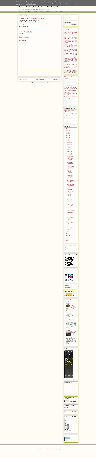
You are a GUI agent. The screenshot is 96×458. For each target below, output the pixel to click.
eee (72, 37)
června (68, 153)
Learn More (73, 3)
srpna (68, 149)
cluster (74, 34)
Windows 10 (74, 64)
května (68, 154)
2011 (67, 237)
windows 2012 (68, 67)
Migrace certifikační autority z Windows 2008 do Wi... (70, 190)
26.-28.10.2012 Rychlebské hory (73, 332)
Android (71, 31)
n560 (74, 46)
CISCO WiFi (67, 34)
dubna (68, 226)
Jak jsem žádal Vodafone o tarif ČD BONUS (70, 101)
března (68, 227)
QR (73, 53)
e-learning (69, 37)
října (68, 145)
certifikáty (74, 32)
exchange (67, 40)
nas (76, 46)
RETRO (76, 53)
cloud (71, 34)
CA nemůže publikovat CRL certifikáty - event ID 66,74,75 (70, 88)
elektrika (66, 38)
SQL (65, 58)
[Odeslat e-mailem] (26, 31)
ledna (68, 231)
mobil (68, 46)
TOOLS (41, 11)
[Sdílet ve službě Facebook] (30, 31)
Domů (20, 11)
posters (75, 51)
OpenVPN (66, 50)
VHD (72, 60)
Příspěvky (68, 247)
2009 (67, 240)
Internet (74, 42)
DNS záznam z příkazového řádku (70, 163)
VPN (74, 63)
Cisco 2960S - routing (68, 98)
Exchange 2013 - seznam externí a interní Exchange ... (70, 214)
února (68, 229)
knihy (71, 44)
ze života (74, 72)
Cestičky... (68, 330)
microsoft (71, 45)
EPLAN (76, 38)
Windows (67, 64)
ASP (76, 31)
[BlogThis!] (28, 31)
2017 (67, 135)
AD (68, 31)
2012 (67, 235)
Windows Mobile (68, 71)
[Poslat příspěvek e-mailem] (24, 31)
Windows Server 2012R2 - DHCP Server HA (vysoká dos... (70, 158)
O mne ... (62, 11)
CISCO (66, 33)
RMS (65, 54)
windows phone (74, 71)
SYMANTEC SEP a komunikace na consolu (70, 167)
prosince (69, 142)
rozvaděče (70, 54)
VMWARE (66, 63)
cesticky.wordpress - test (69, 119)
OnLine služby (73, 49)
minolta (65, 46)
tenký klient (74, 59)
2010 (67, 238)
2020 (67, 130)
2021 (67, 128)
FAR (72, 40)
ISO (68, 44)
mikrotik (75, 45)
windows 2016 (70, 69)
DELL (69, 36)
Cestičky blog (69, 301)
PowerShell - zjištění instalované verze (69, 172)
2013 (67, 233)
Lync (76, 44)
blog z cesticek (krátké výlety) (70, 113)
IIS (70, 42)
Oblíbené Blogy (48, 11)
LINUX (74, 44)
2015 (67, 139)
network (66, 47)
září (68, 147)
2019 (67, 132)
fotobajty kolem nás (68, 117)
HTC (73, 41)
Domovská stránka (40, 79)
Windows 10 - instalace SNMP (70, 96)
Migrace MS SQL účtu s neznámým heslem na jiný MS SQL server (70, 93)
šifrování (74, 58)
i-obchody (56, 11)
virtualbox (75, 60)
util (69, 60)
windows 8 (75, 70)
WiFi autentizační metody (69, 85)
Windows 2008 (70, 66)
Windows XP (67, 72)
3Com (65, 31)
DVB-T (65, 37)
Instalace (36, 11)
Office (68, 49)
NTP (76, 47)
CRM (67, 36)
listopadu (69, 144)
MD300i (65, 45)
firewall (74, 40)
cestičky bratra (67, 115)
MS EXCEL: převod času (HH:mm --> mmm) (69, 79)
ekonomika (75, 37)
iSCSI (65, 44)
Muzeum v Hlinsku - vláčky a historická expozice (73, 305)
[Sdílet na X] (29, 31)
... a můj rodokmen (68, 121)
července (69, 151)
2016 (67, 137)
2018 (67, 133)
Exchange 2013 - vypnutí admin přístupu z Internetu (70, 219)
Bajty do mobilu (67, 17)
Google (69, 41)
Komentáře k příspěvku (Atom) (44, 82)
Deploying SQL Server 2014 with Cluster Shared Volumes (70, 207)
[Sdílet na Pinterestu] (31, 31)
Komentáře (68, 249)
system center (70, 58)
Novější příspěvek (23, 79)
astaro (65, 32)
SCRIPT (75, 54)
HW (76, 41)
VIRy (22, 33)
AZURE (69, 32)
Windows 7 (69, 70)
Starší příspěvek (56, 79)
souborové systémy (73, 57)
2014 (67, 140)
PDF (69, 51)
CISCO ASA (73, 33)
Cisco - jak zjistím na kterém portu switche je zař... (70, 185)
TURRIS (66, 60)
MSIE (72, 46)
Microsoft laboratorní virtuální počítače (69, 196)
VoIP (71, 63)
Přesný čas (66, 104)
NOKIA (73, 47)
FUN (65, 41)
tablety (69, 59)
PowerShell (68, 53)
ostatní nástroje (73, 50)
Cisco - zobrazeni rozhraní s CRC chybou (70, 181)
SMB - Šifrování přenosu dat (70, 90)
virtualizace (67, 61)
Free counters (67, 431)
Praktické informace (27, 11)
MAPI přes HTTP (70, 210)
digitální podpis (74, 36)
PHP (72, 51)
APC (74, 31)
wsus (71, 72)
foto (76, 40)
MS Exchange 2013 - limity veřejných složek (70, 177)
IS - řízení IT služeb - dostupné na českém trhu (70, 201)
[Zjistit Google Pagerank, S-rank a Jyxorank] (67, 440)
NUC (65, 49)
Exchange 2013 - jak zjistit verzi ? (70, 223)
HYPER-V (66, 42)
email (72, 38)
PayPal (65, 51)
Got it (79, 3)
